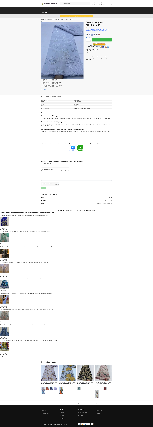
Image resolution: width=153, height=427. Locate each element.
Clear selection (89, 37)
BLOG (110, 4)
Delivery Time (89, 54)
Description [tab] (48, 96)
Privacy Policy (45, 415)
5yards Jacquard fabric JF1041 (66, 383)
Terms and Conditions (101, 418)
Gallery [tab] (42, 96)
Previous (44, 89)
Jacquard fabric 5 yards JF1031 (102, 383)
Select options (49, 395)
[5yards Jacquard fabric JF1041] (67, 373)
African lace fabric (48, 19)
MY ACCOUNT (102, 4)
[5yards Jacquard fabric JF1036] (85, 373)
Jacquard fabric (56, 19)
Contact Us (98, 415)
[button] (109, 10)
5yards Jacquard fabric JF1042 (48, 383)
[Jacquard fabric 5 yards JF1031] (103, 373)
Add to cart (102, 40)
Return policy (45, 418)
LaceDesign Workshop (62, 424)
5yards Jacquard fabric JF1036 (84, 383)
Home (42, 19)
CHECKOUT (94, 4)
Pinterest (62, 418)
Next (44, 91)
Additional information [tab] (56, 96)
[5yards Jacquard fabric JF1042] (49, 373)
